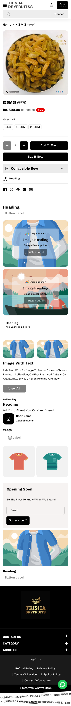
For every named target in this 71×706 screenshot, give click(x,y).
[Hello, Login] (51, 5)
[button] (5, 5)
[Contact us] (62, 684)
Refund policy (24, 668)
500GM (21, 127)
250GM (36, 127)
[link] (14, 213)
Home (7, 24)
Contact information (37, 680)
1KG (9, 127)
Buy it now (35, 156)
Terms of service (25, 674)
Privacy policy (46, 668)
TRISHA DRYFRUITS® (39, 688)
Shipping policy (51, 674)
